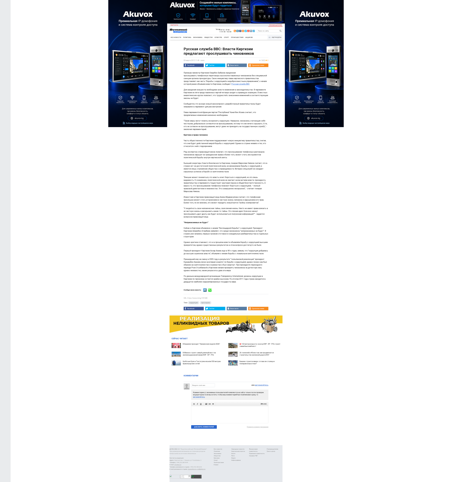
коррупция (193, 303)
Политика (187, 37)
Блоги (233, 453)
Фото (233, 456)
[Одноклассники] (243, 31)
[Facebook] (240, 31)
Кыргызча (174, 25)
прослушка (205, 303)
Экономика (197, 37)
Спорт (226, 37)
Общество (208, 37)
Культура (218, 37)
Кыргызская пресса (238, 451)
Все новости (176, 37)
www (202, 60)
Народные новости (237, 449)
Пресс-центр (271, 451)
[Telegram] (254, 31)
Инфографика (236, 460)
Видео (233, 458)
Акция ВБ (249, 37)
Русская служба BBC (240, 84)
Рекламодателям (275, 25)
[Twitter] (246, 31)
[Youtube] (248, 31)
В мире (216, 465)
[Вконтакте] (237, 31)
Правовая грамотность (257, 453)
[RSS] (235, 31)
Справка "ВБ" (253, 456)
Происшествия (237, 37)
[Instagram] (251, 31)
